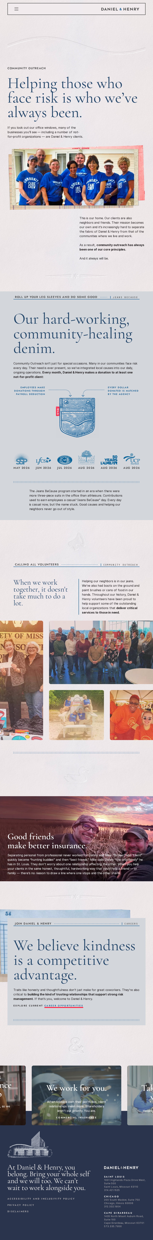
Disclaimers (18, 1211)
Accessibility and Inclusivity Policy (41, 1198)
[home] (120, 9)
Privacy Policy (21, 1205)
